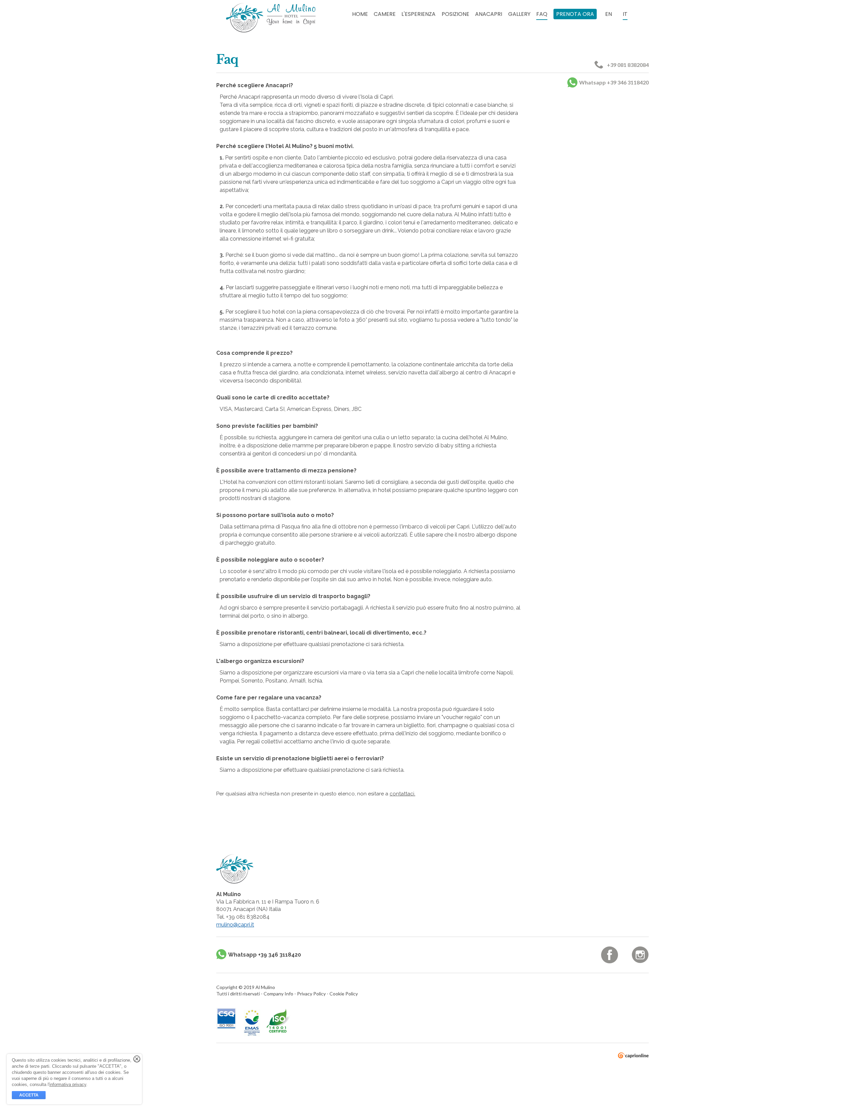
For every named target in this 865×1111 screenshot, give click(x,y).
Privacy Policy (312, 993)
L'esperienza (418, 14)
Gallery (519, 14)
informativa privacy (67, 1084)
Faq (541, 14)
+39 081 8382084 (628, 64)
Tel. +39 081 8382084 (243, 917)
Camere (385, 14)
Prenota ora (575, 14)
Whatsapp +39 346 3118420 (614, 82)
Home (360, 14)
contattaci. (402, 794)
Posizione (455, 14)
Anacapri (488, 14)
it (625, 14)
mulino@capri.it (235, 924)
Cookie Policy (343, 993)
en (608, 14)
